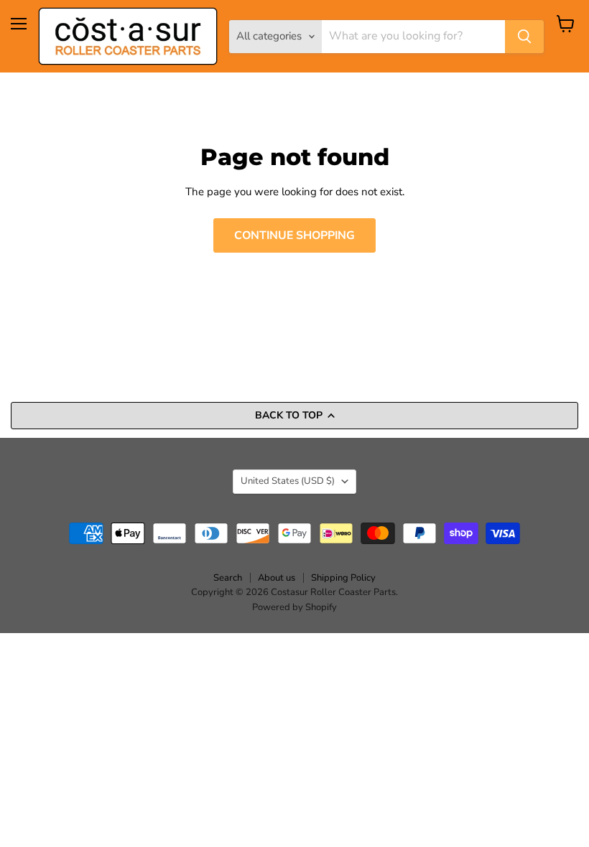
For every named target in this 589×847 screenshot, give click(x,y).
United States (288, 480)
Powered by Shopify (294, 607)
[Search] (524, 36)
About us (276, 577)
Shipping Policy (343, 577)
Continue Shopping (294, 235)
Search (227, 577)
